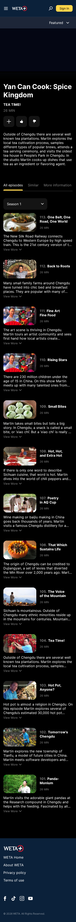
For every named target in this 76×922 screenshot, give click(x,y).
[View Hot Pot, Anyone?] (19, 690)
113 (42, 217)
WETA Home (13, 857)
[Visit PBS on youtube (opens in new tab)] (30, 899)
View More (10, 249)
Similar (33, 185)
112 (42, 266)
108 (43, 451)
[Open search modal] (50, 8)
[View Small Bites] (19, 409)
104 (43, 640)
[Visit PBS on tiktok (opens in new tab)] (13, 899)
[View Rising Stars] (19, 362)
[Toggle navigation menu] (6, 8)
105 (43, 591)
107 (42, 498)
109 (43, 406)
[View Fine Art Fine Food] (19, 316)
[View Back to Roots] (19, 269)
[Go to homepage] (19, 8)
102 (43, 732)
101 (42, 779)
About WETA (13, 865)
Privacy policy (14, 872)
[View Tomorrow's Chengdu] (19, 737)
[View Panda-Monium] (19, 784)
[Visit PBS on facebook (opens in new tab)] (5, 899)
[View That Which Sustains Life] (19, 550)
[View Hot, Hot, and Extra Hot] (19, 456)
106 (43, 545)
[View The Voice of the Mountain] (19, 596)
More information (57, 185)
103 (43, 685)
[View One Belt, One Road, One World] (19, 222)
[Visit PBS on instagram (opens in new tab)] (21, 899)
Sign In (64, 8)
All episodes (13, 185)
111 (42, 311)
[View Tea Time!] (19, 643)
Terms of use (13, 880)
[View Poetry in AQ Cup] (19, 503)
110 (42, 360)
